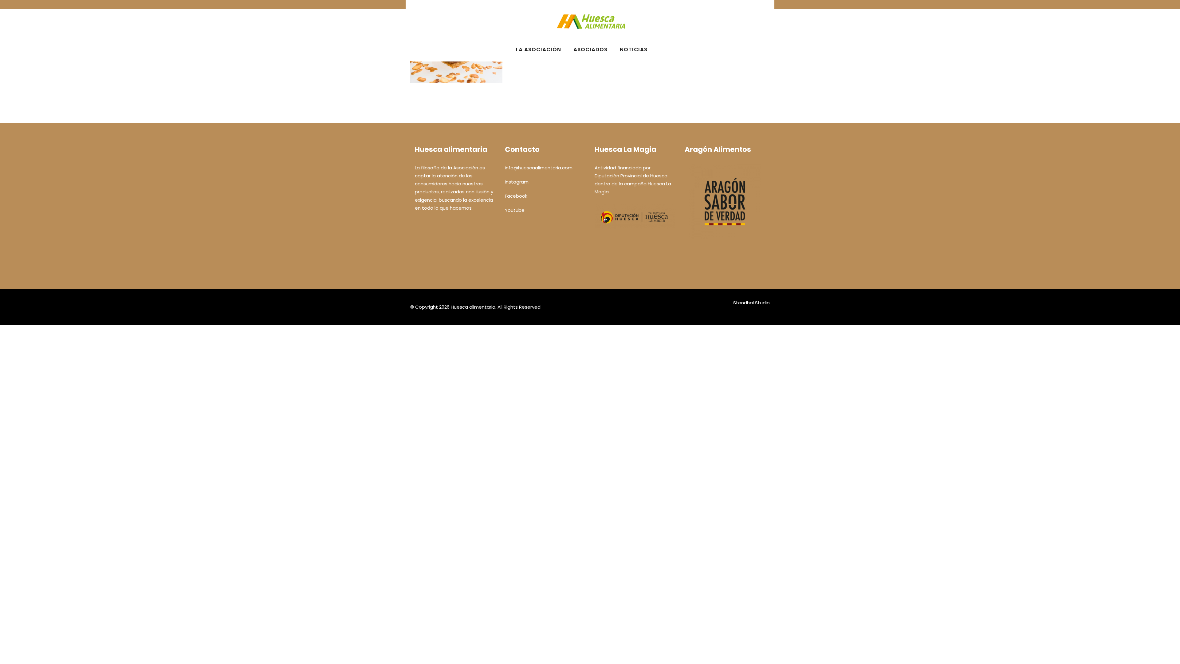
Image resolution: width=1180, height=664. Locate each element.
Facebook (516, 196)
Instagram (517, 182)
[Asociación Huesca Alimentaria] (591, 33)
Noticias (633, 49)
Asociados (590, 49)
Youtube (515, 210)
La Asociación (538, 49)
